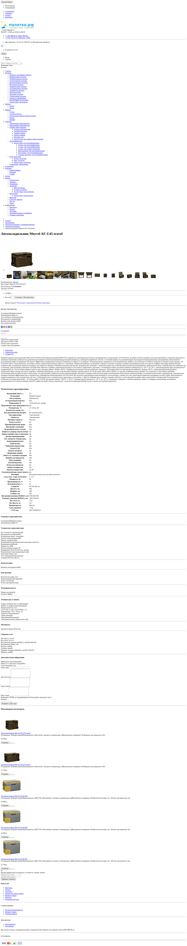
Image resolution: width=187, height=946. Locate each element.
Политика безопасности (14, 910)
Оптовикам (9, 926)
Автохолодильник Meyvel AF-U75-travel (15, 765)
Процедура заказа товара (14, 894)
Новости (8, 897)
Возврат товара (10, 895)
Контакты (8, 17)
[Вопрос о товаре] (2, 333)
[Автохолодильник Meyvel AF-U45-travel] (21, 270)
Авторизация (10, 8)
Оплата (8, 15)
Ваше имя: (5, 668)
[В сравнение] (5, 333)
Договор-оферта (11, 914)
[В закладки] (3, 333)
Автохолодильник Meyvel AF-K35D (14, 796)
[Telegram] (7, 327)
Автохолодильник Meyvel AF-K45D (14, 827)
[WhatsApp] (11, 327)
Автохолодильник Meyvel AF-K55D (14, 859)
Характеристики (11, 352)
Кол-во (7, 297)
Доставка (8, 13)
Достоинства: (6, 677)
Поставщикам (10, 924)
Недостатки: (5, 686)
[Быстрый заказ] (10, 774)
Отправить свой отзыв (9, 703)
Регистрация (10, 6)
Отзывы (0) (9, 354)
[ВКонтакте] (2, 327)
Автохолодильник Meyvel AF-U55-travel (15, 733)
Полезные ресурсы (12, 899)
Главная (8, 71)
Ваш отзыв (5, 695)
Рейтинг (4, 699)
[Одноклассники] (4, 327)
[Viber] (9, 327)
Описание (9, 350)
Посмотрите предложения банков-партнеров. (33, 303)
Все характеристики (8, 323)
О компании (9, 11)
